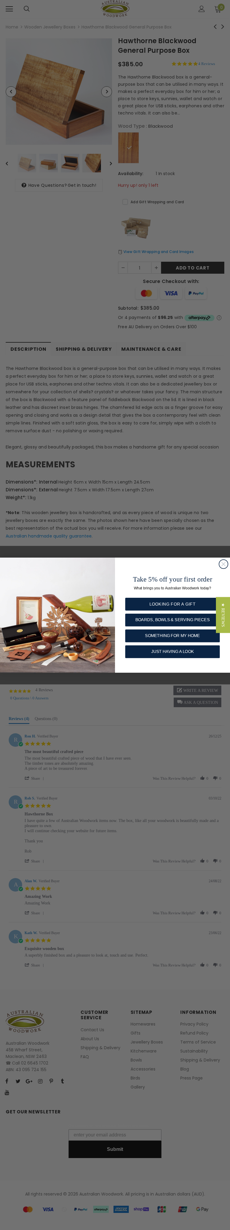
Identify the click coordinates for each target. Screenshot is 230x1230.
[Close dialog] (223, 563)
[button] (223, 615)
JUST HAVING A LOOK (172, 651)
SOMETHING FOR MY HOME (172, 635)
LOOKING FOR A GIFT (172, 604)
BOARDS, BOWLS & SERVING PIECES (172, 620)
